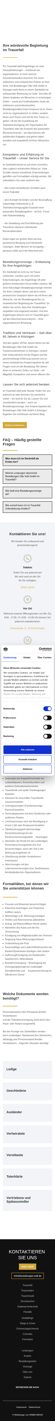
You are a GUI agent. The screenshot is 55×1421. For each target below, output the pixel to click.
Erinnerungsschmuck (28, 1328)
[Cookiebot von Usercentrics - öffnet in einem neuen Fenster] (39, 649)
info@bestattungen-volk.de (27, 1276)
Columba (27, 1334)
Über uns (27, 1372)
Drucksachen (27, 1301)
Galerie (27, 1377)
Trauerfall (27, 1285)
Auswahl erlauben (27, 759)
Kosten (27, 1356)
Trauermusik (27, 1296)
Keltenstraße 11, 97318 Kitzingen (27, 628)
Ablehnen (27, 769)
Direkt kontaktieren (14, 425)
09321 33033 (27, 587)
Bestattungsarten (27, 1361)
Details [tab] (27, 657)
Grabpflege (27, 1318)
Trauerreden (27, 1290)
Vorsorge (27, 1366)
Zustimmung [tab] (9, 657)
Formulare (27, 1339)
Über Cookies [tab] (45, 657)
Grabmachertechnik (27, 1306)
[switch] (47, 717)
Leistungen (27, 1350)
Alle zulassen (27, 749)
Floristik (27, 1312)
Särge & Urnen (27, 1323)
